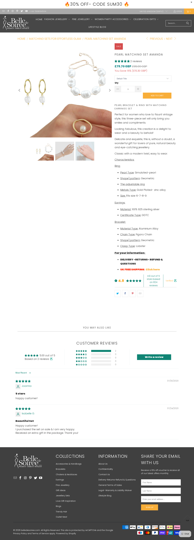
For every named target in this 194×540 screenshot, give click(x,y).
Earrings (60, 479)
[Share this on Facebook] (125, 293)
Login (179, 11)
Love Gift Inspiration (66, 501)
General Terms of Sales (110, 485)
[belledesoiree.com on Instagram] (12, 11)
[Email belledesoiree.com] (3, 11)
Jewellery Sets (63, 495)
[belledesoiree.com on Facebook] (8, 11)
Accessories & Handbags (69, 463)
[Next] (109, 90)
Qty (116, 83)
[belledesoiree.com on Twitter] (21, 11)
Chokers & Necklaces (66, 474)
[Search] (187, 23)
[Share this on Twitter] (118, 293)
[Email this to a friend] (140, 293)
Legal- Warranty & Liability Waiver (115, 490)
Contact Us (104, 474)
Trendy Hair (61, 511)
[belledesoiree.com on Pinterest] (17, 11)
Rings (58, 506)
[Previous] (19, 90)
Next (169, 39)
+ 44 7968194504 (38, 11)
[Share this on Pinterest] (133, 293)
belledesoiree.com (30, 530)
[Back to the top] (187, 519)
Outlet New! (61, 516)
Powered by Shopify (66, 533)
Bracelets (60, 469)
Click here (153, 269)
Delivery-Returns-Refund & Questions (117, 479)
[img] (23, 381)
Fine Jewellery (62, 485)
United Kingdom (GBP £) (152, 11)
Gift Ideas (60, 490)
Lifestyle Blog (104, 495)
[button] (57, 19)
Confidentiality (105, 469)
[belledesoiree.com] (16, 23)
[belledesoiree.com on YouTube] (26, 11)
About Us (103, 463)
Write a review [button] (154, 357)
